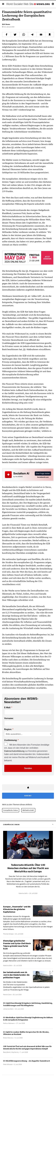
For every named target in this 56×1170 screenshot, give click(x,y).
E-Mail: (7, 708)
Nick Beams (6, 24)
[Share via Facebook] (6, 34)
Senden (28, 768)
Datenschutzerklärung (14, 751)
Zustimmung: (10, 740)
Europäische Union (10, 810)
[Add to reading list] (49, 34)
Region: (8, 729)
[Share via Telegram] (32, 34)
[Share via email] (41, 34)
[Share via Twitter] (15, 34)
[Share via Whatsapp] (24, 34)
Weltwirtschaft (28, 810)
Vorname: (9, 718)
